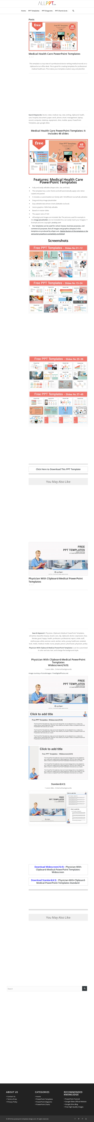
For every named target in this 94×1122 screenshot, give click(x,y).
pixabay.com (56, 222)
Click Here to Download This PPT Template (58, 469)
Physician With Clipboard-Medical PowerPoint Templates (56, 580)
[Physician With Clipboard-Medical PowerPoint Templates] (58, 559)
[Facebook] (75, 1119)
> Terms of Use (11, 1099)
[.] (70, 11)
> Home (38, 1096)
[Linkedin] (86, 1119)
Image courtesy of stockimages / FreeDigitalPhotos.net (48, 673)
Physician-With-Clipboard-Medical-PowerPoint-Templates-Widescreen (59, 869)
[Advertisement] (58, 92)
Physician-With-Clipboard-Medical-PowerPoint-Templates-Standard (60, 881)
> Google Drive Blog (71, 1104)
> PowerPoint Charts (42, 1104)
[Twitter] (79, 1119)
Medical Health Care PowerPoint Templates (54, 53)
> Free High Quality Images (73, 1107)
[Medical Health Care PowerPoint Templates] (58, 36)
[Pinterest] (82, 1119)
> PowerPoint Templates (44, 1099)
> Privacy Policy (11, 1102)
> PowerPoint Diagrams (43, 1102)
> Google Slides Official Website (75, 1101)
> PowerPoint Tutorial (72, 1099)
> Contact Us (10, 1096)
